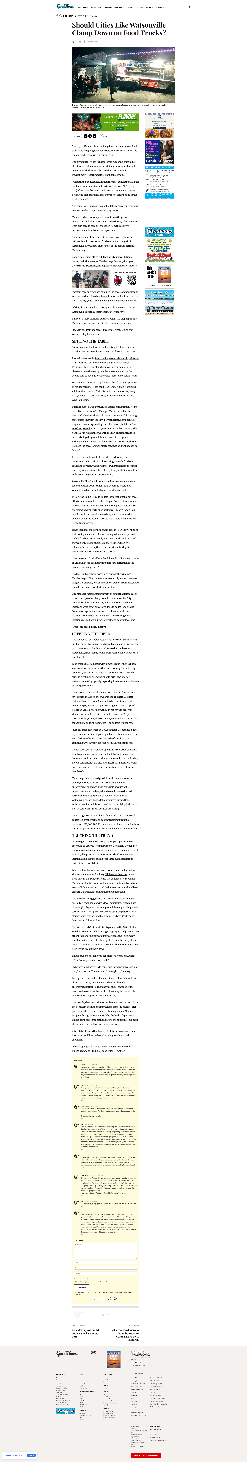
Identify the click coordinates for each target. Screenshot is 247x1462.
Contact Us (59, 1386)
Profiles (105, 1388)
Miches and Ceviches (116, 874)
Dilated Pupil (134, 1404)
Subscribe (59, 1380)
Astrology (82, 1413)
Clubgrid (105, 1405)
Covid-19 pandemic (109, 419)
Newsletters (59, 1378)
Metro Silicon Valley (136, 1386)
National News (84, 1384)
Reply (82, 1079)
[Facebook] (86, 136)
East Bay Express (136, 1381)
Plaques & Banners (62, 1404)
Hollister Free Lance (156, 1386)
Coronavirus (83, 1380)
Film (81, 1398)
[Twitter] (90, 136)
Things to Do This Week (110, 1403)
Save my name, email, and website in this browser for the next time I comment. (96, 1278)
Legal (132, 1432)
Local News (83, 1386)
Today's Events (107, 1397)
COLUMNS (83, 1410)
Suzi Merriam (128, 1292)
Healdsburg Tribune (156, 1384)
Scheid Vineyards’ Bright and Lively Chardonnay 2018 (86, 1333)
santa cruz (118, 1292)
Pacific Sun (134, 1392)
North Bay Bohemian (137, 1389)
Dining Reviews (107, 1378)
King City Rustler (155, 1389)
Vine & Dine (106, 1382)
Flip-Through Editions (109, 1415)
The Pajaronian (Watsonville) (158, 1404)
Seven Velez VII (85, 1175)
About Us (59, 1384)
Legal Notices (135, 1437)
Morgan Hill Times (155, 1395)
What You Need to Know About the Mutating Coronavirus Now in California (125, 1335)
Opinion (82, 1417)
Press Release (60, 1390)
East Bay (133, 1407)
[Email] (101, 136)
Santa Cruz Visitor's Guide (138, 1415)
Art (80, 1394)
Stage (81, 1406)
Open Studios (135, 1410)
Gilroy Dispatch (154, 1381)
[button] (190, 7)
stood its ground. (81, 428)
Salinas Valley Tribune (156, 1401)
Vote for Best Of (61, 1402)
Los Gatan (153, 1392)
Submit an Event (107, 1399)
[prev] (57, 15)
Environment (83, 1382)
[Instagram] (136, 1362)
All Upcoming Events (109, 1395)
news (111, 1292)
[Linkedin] (94, 136)
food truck (89, 1292)
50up (132, 1398)
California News (84, 1378)
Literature (82, 1400)
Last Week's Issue (108, 1413)
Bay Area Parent (135, 1401)
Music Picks (83, 1404)
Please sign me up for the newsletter (86, 1282)
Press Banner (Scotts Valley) (158, 1398)
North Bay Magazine (137, 1413)
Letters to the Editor (85, 1415)
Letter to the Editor (61, 1388)
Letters (81, 15)
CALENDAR (106, 1392)
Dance (81, 1396)
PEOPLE (105, 1385)
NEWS (81, 1375)
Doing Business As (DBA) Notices (138, 1443)
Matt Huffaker (103, 1292)
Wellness (82, 1419)
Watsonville (78, 1295)
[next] (60, 15)
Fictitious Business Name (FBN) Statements (138, 1439)
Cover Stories (83, 1388)
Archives (58, 1396)
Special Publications (109, 1417)
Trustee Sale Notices (137, 1446)
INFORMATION (60, 1375)
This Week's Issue (108, 1411)
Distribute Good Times (63, 1400)
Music (81, 1402)
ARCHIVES (93, 1352)
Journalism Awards (156, 1432)
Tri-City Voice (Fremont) (157, 1407)
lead (95, 1292)
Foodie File (106, 1380)
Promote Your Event (109, 1401)
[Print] (106, 136)
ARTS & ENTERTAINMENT (87, 1391)
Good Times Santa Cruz (138, 1384)
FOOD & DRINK (107, 1375)
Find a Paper (60, 1398)
